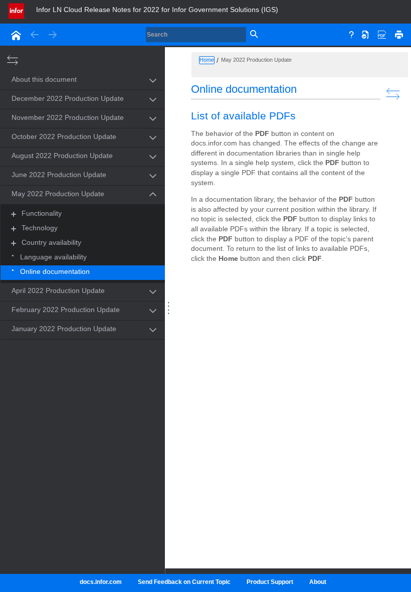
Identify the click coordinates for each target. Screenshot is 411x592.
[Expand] (13, 214)
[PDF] (382, 33)
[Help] (351, 33)
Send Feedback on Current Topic (184, 581)
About (317, 581)
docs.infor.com (101, 581)
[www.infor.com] (17, 10)
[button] (71, 80)
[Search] (253, 34)
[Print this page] (399, 33)
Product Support (270, 581)
